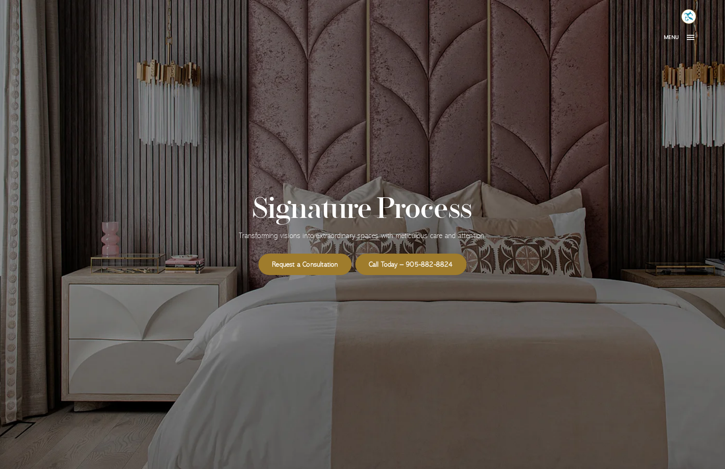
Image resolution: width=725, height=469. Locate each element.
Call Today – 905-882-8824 (411, 264)
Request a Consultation (305, 264)
